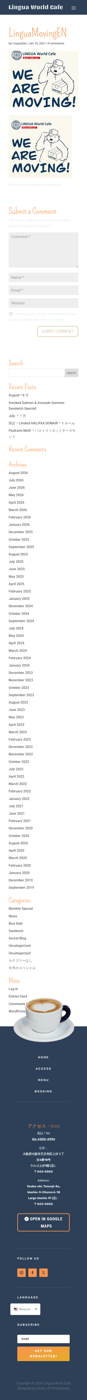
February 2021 (20, 821)
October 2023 (19, 688)
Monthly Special (21, 909)
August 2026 (18, 473)
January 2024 (19, 665)
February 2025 (20, 591)
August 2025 (18, 554)
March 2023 (18, 732)
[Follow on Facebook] (32, 1273)
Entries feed (18, 996)
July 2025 (16, 562)
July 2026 (16, 480)
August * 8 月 (19, 395)
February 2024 (20, 658)
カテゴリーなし (20, 961)
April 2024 (16, 643)
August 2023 (18, 702)
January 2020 (19, 873)
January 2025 (19, 599)
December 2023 (21, 673)
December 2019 (21, 880)
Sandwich (16, 931)
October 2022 (19, 762)
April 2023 (16, 725)
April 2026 (16, 503)
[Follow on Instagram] (21, 1273)
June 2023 (17, 710)
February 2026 (20, 517)
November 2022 (21, 754)
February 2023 (20, 739)
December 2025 (21, 532)
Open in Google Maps (46, 1222)
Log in (13, 989)
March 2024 (18, 651)
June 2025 (17, 569)
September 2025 (21, 547)
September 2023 (21, 695)
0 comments (56, 43)
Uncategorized (20, 946)
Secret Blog (17, 938)
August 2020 (18, 843)
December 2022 (21, 747)
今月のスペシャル (22, 968)
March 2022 (18, 784)
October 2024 (19, 614)
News (13, 916)
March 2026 (18, 510)
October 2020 (19, 836)
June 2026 (17, 488)
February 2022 (20, 791)
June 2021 (17, 814)
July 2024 (16, 628)
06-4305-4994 (43, 1139)
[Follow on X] (43, 1273)
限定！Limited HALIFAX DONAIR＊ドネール (42, 423)
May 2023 (16, 717)
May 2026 (16, 495)
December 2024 (21, 606)
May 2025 (16, 577)
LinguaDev (19, 43)
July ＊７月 (17, 416)
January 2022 (19, 799)
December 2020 (21, 828)
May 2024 (16, 636)
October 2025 (19, 540)
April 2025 (16, 584)
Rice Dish (16, 924)
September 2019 (21, 888)
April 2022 (16, 776)
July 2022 (16, 769)
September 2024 (21, 621)
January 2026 (19, 525)
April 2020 (16, 851)
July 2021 (16, 806)
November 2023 (21, 680)
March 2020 (18, 858)
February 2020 (20, 865)
